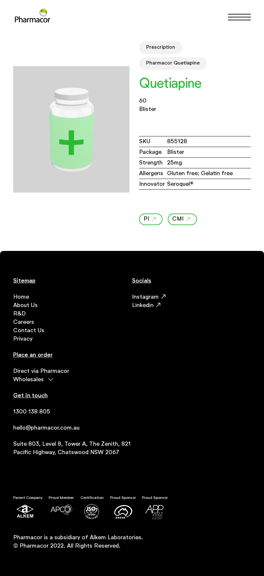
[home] (32, 17)
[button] (236, 17)
